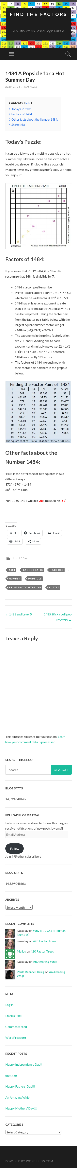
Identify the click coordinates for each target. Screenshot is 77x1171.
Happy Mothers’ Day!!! (21, 1108)
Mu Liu (21, 951)
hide (27, 103)
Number (14, 578)
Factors (57, 569)
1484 (12, 569)
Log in (9, 1005)
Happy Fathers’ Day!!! (20, 1086)
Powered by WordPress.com (29, 1161)
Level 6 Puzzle (22, 558)
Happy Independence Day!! (23, 1064)
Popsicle (34, 578)
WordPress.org (15, 1037)
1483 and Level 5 (18, 614)
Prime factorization (25, 587)
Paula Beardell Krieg (30, 972)
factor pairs (33, 569)
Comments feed (16, 1026)
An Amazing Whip (45, 961)
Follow (14, 848)
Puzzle (54, 587)
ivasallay (30, 86)
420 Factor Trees (44, 941)
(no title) (11, 1075)
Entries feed (13, 1015)
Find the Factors (38, 14)
